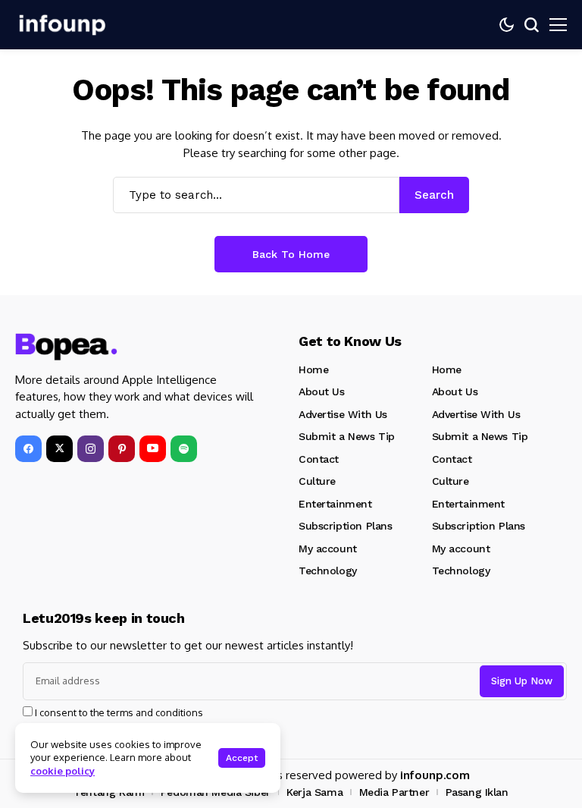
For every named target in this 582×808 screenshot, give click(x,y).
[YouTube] (152, 448)
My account (328, 548)
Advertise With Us (343, 414)
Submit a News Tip (347, 436)
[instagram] (90, 448)
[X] (59, 448)
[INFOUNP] (60, 24)
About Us (322, 391)
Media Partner (394, 792)
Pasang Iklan (477, 792)
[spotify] (184, 448)
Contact (319, 459)
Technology (328, 570)
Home (313, 369)
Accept (242, 758)
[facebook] (28, 448)
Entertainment (335, 504)
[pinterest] (121, 448)
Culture (317, 481)
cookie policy (62, 771)
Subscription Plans (345, 526)
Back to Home (291, 254)
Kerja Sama (314, 792)
